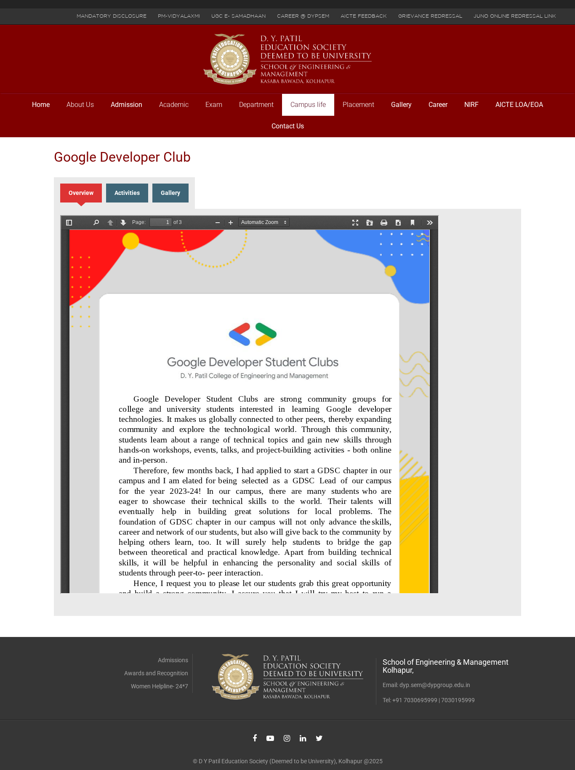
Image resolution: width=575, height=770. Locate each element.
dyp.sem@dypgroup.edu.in (434, 685)
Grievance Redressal (430, 16)
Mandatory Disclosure (111, 16)
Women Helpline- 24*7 (159, 686)
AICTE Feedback (364, 16)
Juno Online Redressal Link (515, 16)
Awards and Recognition (156, 673)
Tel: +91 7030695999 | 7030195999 (429, 700)
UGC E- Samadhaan (238, 16)
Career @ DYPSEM (303, 16)
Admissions (173, 660)
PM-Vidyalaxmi (179, 16)
